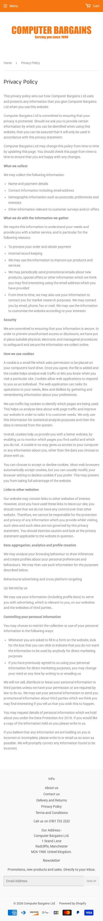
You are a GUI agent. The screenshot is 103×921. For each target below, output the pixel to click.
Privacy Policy (51, 806)
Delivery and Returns (51, 800)
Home (8, 63)
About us (51, 788)
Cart (95, 6)
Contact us (51, 794)
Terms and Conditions (51, 813)
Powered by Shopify (72, 903)
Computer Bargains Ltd (39, 903)
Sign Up (91, 881)
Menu (14, 6)
